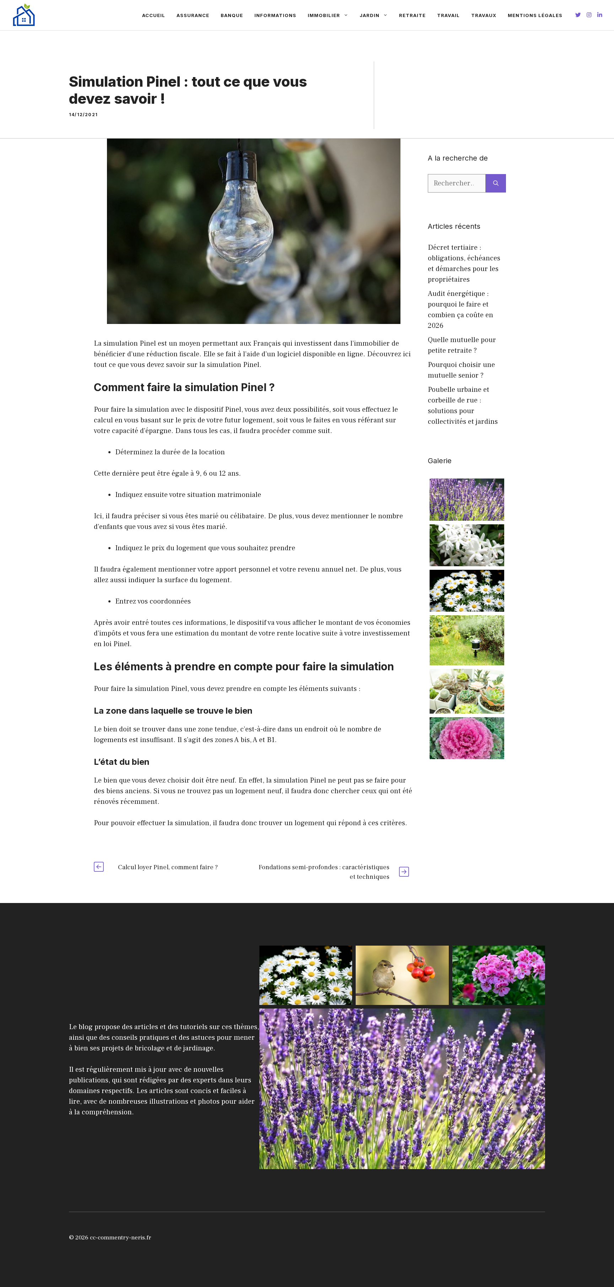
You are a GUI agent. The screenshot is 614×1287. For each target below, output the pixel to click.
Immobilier (324, 15)
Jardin (369, 15)
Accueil (153, 15)
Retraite (412, 15)
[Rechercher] (496, 183)
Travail (448, 15)
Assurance (193, 15)
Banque (232, 15)
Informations (275, 15)
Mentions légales (535, 15)
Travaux (483, 15)
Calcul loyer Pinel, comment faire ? (168, 867)
